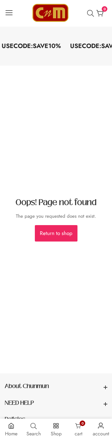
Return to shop (56, 233)
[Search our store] (91, 13)
